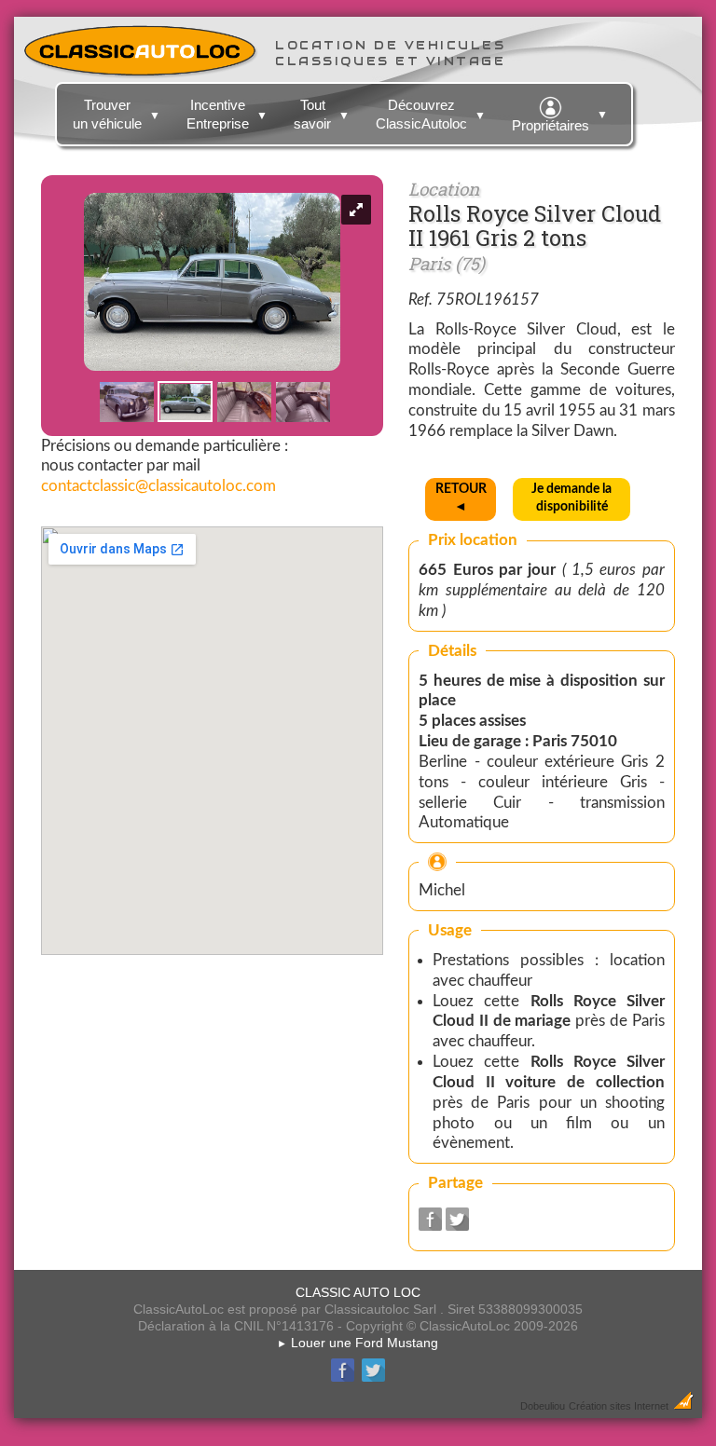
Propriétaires (560, 120)
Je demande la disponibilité (571, 497)
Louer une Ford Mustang (357, 1342)
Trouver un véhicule (116, 114)
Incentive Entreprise (227, 114)
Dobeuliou (542, 1406)
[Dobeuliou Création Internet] (683, 1405)
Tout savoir (322, 114)
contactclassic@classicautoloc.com (158, 486)
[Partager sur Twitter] (457, 1226)
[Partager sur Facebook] (430, 1226)
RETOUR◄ (461, 497)
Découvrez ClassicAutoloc (431, 114)
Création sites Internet (618, 1406)
